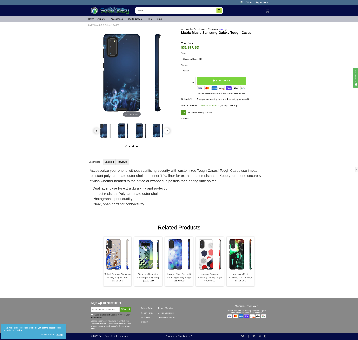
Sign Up (125, 309)
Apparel (101, 19)
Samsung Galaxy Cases (106, 25)
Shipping (109, 162)
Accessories (117, 19)
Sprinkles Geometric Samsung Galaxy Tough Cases (148, 276)
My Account (262, 2)
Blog (159, 19)
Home (91, 19)
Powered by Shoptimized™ (179, 336)
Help (149, 19)
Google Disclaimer (166, 313)
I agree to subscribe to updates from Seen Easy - (111, 316)
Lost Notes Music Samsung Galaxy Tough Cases (240, 276)
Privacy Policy (96, 317)
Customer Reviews (166, 317)
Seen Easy (104, 336)
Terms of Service (165, 308)
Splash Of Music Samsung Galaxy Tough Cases (117, 276)
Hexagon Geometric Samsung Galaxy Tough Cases (210, 276)
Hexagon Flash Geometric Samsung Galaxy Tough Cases (179, 276)
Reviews (122, 162)
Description (94, 162)
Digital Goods (135, 19)
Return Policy (147, 313)
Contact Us (355, 76)
